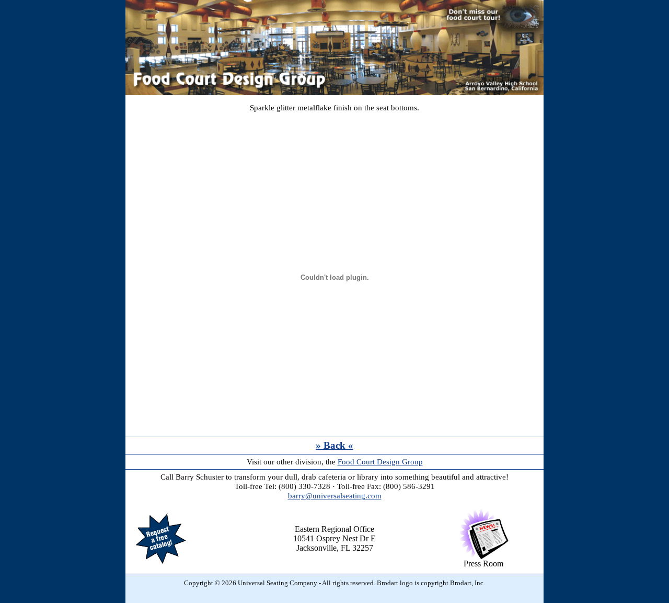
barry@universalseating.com (335, 495)
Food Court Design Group (380, 461)
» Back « (334, 445)
